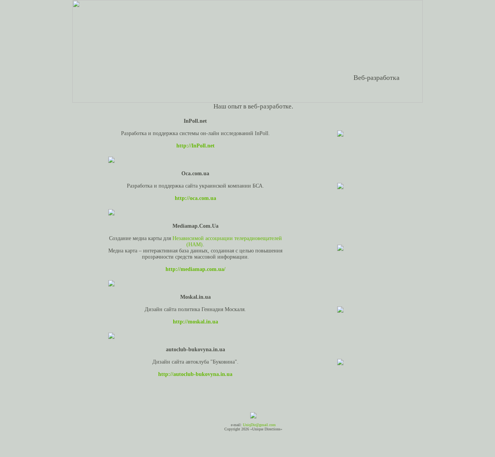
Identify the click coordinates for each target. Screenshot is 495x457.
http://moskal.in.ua (195, 322)
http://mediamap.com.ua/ (195, 269)
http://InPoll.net (195, 146)
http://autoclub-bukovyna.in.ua (195, 374)
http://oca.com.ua (195, 198)
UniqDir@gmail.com (259, 425)
